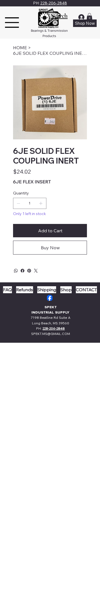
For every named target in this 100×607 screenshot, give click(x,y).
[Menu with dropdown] (12, 22)
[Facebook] (22, 270)
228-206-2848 (53, 3)
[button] (89, 16)
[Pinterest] (29, 270)
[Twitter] (36, 270)
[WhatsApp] (16, 270)
